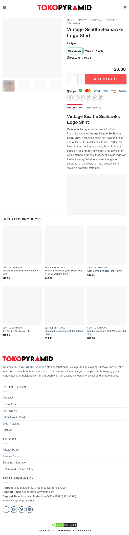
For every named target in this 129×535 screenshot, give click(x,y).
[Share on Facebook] (76, 98)
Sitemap (7, 430)
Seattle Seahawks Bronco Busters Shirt (20, 272)
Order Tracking (11, 423)
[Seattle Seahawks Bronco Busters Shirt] (22, 245)
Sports (82, 20)
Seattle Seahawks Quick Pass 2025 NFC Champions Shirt (63, 272)
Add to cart (105, 79)
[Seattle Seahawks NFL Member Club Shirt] (106, 305)
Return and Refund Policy (18, 469)
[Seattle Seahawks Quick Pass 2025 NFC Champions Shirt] (64, 245)
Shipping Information (15, 462)
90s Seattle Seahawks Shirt (17, 331)
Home (70, 20)
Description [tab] (74, 107)
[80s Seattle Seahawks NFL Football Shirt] (64, 305)
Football (97, 20)
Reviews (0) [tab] (94, 107)
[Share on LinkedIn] (100, 98)
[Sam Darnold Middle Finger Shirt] (106, 245)
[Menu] (5, 7)
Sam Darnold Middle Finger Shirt (104, 270)
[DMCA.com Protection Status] (64, 524)
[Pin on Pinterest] (94, 98)
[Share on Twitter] (82, 98)
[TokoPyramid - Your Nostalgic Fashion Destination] (64, 7)
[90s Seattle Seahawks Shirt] (22, 305)
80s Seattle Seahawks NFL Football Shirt (64, 332)
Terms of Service (12, 456)
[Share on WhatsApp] (70, 98)
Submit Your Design (14, 417)
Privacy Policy (11, 449)
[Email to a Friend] (88, 98)
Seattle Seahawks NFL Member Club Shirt (106, 332)
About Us (8, 397)
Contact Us (9, 404)
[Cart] (124, 7)
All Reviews (10, 410)
